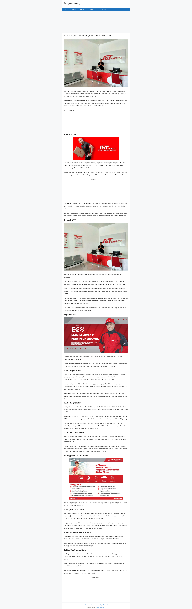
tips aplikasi (72, 9)
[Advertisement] (45, 21)
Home (66, 9)
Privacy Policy (98, 605)
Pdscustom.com (71, 3)
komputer (92, 9)
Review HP (83, 9)
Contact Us (91, 605)
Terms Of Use (106, 605)
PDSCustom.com (100, 607)
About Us (84, 605)
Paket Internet (102, 9)
